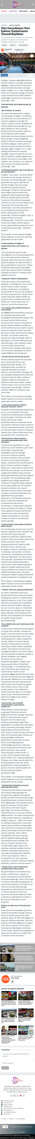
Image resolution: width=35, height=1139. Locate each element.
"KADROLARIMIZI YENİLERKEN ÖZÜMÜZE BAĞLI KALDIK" (16, 525)
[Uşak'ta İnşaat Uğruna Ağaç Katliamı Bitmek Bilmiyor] (26, 1013)
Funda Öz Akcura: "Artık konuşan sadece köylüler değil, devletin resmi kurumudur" (25, 1038)
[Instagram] (17, 1095)
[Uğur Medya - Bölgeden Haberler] (17, 4)
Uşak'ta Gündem (14, 25)
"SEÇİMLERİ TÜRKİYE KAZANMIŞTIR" (14, 279)
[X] (14, 1095)
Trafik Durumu (7, 1106)
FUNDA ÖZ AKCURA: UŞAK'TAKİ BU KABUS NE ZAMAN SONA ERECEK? (25, 1002)
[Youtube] (20, 1095)
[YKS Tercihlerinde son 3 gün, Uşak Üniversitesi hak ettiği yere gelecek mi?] (9, 1013)
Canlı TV (4, 11)
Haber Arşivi (7, 1114)
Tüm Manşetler (7, 1110)
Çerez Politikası (20, 1119)
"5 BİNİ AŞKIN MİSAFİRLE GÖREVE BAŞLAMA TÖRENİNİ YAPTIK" (13, 406)
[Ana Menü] (2, 4)
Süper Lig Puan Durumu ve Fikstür (13, 1108)
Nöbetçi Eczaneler (8, 1101)
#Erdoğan (12, 45)
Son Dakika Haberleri (9, 1112)
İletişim (11, 1119)
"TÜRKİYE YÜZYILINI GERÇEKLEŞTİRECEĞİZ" (17, 590)
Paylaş (5, 75)
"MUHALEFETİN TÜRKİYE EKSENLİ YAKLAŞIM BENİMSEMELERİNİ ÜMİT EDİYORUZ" (14, 440)
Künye (4, 1119)
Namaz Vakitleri (8, 1104)
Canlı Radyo (13, 11)
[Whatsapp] (23, 1095)
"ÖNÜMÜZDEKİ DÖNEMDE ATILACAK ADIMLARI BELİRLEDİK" (14, 786)
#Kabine (4, 45)
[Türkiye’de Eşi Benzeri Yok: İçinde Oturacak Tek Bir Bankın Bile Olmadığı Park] (9, 995)
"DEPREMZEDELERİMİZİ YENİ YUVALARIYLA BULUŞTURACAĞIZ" (17, 171)
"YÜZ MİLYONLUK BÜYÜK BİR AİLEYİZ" (15, 357)
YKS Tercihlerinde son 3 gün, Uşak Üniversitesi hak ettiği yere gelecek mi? (8, 1020)
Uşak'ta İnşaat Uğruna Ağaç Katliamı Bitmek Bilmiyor (24, 1020)
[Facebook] (11, 1095)
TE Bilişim (22, 1132)
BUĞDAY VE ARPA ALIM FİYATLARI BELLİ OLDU (16, 906)
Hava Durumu (7, 1102)
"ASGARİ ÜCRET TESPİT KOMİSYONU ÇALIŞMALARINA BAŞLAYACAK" (14, 868)
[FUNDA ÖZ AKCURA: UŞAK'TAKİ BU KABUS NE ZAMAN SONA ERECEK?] (26, 995)
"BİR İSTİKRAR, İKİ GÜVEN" (11, 111)
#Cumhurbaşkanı (23, 45)
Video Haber (23, 11)
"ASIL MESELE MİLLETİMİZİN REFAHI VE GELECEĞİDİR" (15, 309)
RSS (6, 1127)
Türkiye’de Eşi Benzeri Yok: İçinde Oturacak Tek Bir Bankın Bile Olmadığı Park (8, 1003)
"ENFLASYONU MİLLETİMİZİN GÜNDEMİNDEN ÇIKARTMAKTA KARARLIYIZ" (12, 705)
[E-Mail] (12, 981)
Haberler (4, 25)
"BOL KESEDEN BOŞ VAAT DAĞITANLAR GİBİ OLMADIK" (17, 625)
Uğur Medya (15, 978)
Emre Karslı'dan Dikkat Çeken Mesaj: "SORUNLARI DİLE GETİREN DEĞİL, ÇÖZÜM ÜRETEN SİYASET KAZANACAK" (8, 1039)
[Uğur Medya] (5, 979)
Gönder (5, 1068)
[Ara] (33, 4)
